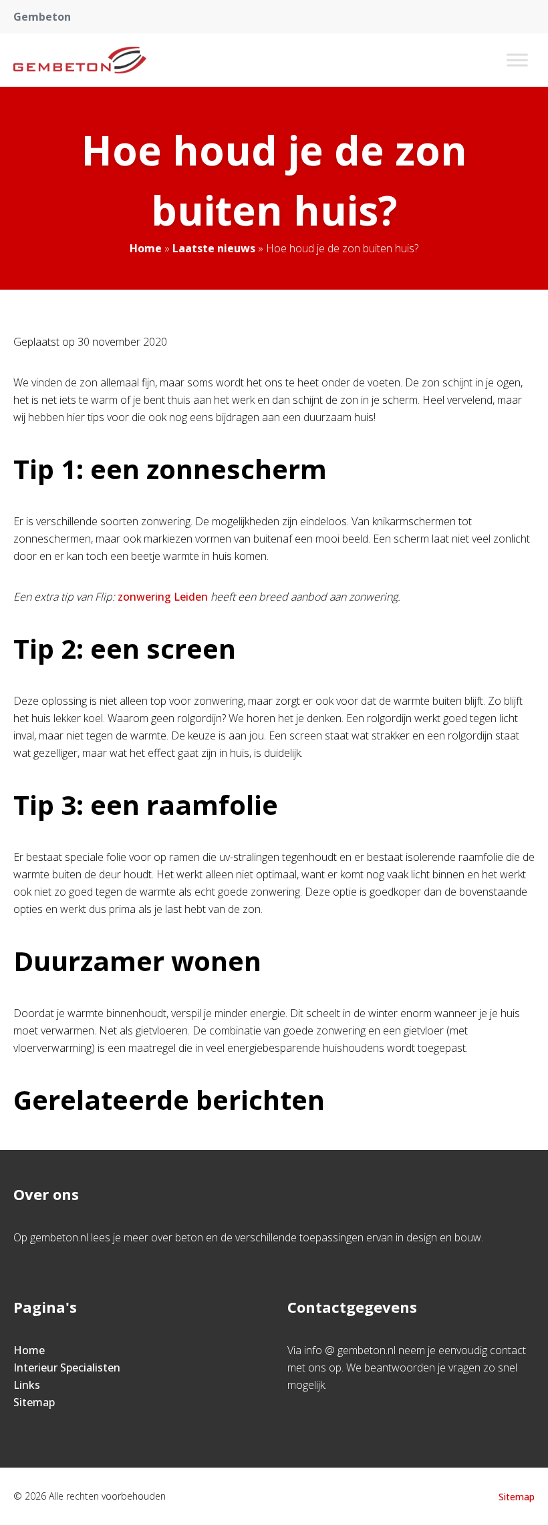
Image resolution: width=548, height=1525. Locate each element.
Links (26, 1385)
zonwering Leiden (163, 596)
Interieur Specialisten (66, 1367)
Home (146, 248)
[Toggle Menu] (517, 59)
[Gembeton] (79, 60)
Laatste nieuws (213, 248)
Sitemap (34, 1402)
